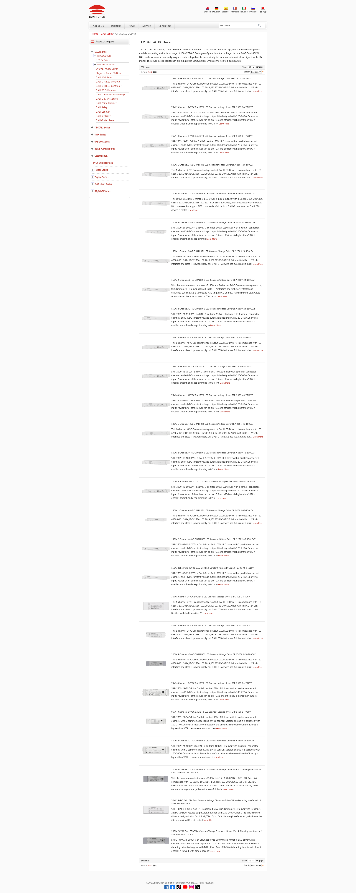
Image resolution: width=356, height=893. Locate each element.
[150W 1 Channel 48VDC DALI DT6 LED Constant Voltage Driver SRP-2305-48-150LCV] (156, 520)
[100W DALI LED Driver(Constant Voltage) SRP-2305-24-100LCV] (156, 174)
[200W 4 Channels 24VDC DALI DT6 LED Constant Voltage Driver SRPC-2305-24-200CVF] (156, 664)
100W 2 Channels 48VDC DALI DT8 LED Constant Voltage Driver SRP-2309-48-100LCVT (213, 452)
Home (95, 33)
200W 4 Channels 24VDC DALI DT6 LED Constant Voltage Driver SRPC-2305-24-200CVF (213, 654)
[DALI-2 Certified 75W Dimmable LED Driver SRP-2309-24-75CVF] (156, 692)
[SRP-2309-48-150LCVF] (156, 577)
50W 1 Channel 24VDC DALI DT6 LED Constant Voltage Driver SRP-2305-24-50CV (210, 625)
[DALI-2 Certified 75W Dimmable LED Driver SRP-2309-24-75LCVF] (156, 145)
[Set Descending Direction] (262, 71)
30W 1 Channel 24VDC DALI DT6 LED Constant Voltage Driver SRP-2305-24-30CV (210, 596)
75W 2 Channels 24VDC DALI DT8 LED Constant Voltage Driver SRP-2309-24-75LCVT (212, 107)
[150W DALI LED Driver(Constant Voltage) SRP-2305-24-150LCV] (156, 260)
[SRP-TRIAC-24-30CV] (156, 810)
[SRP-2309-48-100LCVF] (156, 491)
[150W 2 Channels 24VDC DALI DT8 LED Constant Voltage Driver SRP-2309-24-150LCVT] (156, 289)
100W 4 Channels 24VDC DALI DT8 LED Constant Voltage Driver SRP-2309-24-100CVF (212, 740)
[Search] (261, 25)
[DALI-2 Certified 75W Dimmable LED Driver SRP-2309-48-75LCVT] (156, 376)
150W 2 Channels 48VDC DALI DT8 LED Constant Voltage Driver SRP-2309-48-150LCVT (213, 539)
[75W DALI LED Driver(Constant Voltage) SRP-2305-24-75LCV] (156, 88)
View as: (144, 72)
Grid (150, 72)
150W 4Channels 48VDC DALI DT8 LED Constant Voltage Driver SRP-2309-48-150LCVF (213, 567)
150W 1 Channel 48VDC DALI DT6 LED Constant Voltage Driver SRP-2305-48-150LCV (212, 510)
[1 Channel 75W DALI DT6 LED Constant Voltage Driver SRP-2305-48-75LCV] (156, 347)
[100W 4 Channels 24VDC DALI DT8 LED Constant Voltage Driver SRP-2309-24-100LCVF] (156, 232)
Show (244, 67)
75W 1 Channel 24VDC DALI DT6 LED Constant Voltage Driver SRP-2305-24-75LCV (211, 78)
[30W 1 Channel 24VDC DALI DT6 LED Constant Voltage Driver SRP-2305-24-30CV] (156, 606)
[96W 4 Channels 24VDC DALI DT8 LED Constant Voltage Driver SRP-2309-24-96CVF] (156, 721)
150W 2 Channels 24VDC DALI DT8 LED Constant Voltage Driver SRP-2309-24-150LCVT (213, 279)
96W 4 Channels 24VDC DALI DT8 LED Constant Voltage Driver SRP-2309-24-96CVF (211, 711)
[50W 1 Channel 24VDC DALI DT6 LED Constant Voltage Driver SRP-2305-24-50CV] (156, 635)
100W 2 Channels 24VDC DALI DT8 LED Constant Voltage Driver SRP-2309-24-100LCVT (213, 193)
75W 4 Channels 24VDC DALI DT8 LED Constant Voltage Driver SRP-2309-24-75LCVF (212, 135)
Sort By (247, 71)
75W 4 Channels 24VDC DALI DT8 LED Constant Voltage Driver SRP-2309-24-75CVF (211, 683)
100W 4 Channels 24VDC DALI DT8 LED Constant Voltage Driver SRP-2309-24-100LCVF (213, 222)
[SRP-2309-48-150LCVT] (156, 548)
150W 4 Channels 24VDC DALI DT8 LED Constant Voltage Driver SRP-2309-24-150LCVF (213, 308)
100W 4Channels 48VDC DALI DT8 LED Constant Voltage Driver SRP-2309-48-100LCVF (213, 481)
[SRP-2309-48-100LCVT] (156, 462)
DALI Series (107, 33)
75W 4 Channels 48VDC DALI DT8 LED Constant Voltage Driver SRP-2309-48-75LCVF (212, 395)
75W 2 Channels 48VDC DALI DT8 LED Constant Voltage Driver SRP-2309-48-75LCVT (212, 366)
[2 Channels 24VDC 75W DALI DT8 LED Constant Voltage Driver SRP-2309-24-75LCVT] (156, 117)
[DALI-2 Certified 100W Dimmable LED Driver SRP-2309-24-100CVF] (156, 750)
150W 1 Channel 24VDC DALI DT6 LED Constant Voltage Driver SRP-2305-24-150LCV (212, 251)
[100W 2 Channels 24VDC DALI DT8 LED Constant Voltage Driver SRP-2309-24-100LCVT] (156, 203)
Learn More (258, 91)
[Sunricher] (97, 10)
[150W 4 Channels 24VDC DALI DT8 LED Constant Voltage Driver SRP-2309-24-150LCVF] (156, 318)
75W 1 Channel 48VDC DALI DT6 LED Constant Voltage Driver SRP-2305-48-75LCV (211, 337)
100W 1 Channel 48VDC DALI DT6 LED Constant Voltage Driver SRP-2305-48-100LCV (212, 423)
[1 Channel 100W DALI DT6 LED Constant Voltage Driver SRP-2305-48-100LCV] (156, 433)
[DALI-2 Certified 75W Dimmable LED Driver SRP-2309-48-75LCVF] (156, 404)
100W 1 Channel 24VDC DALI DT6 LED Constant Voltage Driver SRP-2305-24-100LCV (212, 164)
